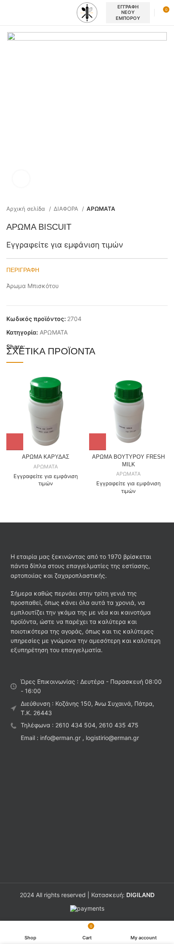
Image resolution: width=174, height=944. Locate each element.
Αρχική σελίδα (26, 208)
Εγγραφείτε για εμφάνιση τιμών (64, 244)
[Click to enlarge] (21, 178)
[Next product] (163, 209)
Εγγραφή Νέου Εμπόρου (128, 12)
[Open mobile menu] (9, 12)
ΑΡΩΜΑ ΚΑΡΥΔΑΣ (45, 457)
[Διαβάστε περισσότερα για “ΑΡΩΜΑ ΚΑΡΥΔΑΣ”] (14, 441)
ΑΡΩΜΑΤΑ (101, 208)
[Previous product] (146, 209)
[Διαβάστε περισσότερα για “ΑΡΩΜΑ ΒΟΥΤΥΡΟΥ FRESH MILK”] (97, 441)
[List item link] (87, 725)
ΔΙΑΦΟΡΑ (67, 208)
